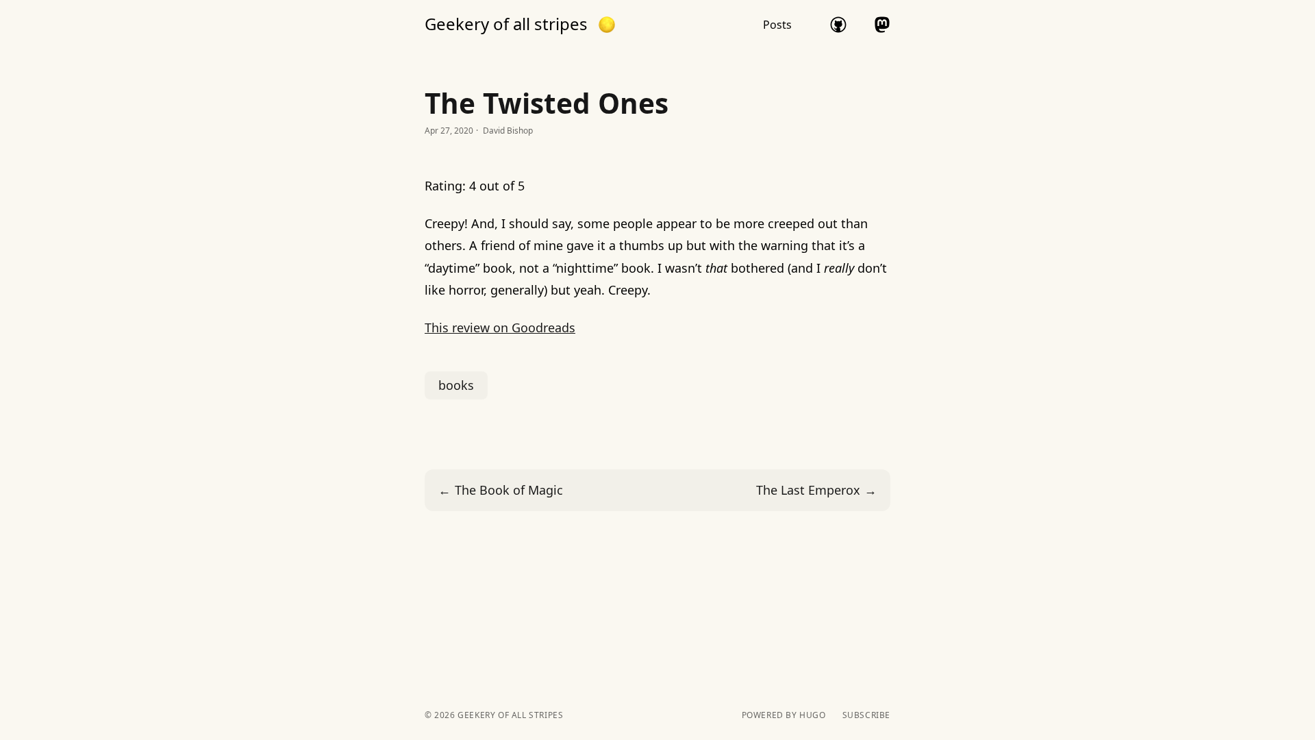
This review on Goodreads (500, 327)
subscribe (866, 715)
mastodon (882, 24)
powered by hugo (784, 715)
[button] (607, 24)
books (456, 385)
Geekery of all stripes (506, 24)
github (838, 24)
